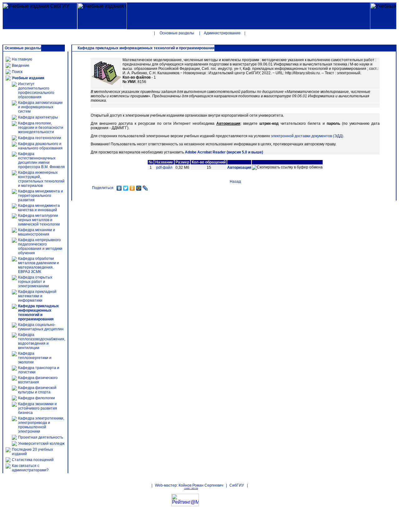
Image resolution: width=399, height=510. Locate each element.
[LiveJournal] (145, 188)
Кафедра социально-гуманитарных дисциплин (41, 327)
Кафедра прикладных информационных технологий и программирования (38, 312)
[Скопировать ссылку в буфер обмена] (287, 167)
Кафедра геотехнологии (39, 138)
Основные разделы (177, 33)
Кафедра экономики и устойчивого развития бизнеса (37, 408)
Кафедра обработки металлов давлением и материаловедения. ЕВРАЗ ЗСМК (38, 265)
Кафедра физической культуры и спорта (37, 390)
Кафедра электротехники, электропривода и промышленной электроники (41, 425)
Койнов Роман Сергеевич (201, 485)
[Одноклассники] (132, 188)
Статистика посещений (33, 460)
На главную (22, 59)
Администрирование (222, 33)
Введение (20, 65)
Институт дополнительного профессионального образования (36, 90)
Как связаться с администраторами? (30, 468)
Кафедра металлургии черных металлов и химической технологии (39, 219)
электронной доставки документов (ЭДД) (307, 136)
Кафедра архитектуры (38, 117)
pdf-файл (164, 167)
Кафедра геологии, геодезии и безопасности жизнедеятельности (40, 127)
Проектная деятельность (40, 437)
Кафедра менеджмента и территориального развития (40, 195)
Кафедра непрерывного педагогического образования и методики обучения (40, 246)
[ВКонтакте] (119, 188)
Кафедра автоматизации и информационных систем (40, 107)
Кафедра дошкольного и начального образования (40, 146)
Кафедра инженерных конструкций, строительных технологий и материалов (41, 179)
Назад (235, 181)
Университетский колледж (41, 443)
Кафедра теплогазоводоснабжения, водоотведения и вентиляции (41, 341)
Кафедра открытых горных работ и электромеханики (35, 281)
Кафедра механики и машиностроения (36, 232)
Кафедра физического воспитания (38, 380)
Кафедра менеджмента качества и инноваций (39, 207)
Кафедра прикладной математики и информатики (37, 296)
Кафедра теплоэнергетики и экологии (34, 357)
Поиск (17, 72)
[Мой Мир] (139, 188)
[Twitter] (126, 188)
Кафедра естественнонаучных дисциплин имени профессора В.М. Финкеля (41, 160)
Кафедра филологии (36, 398)
